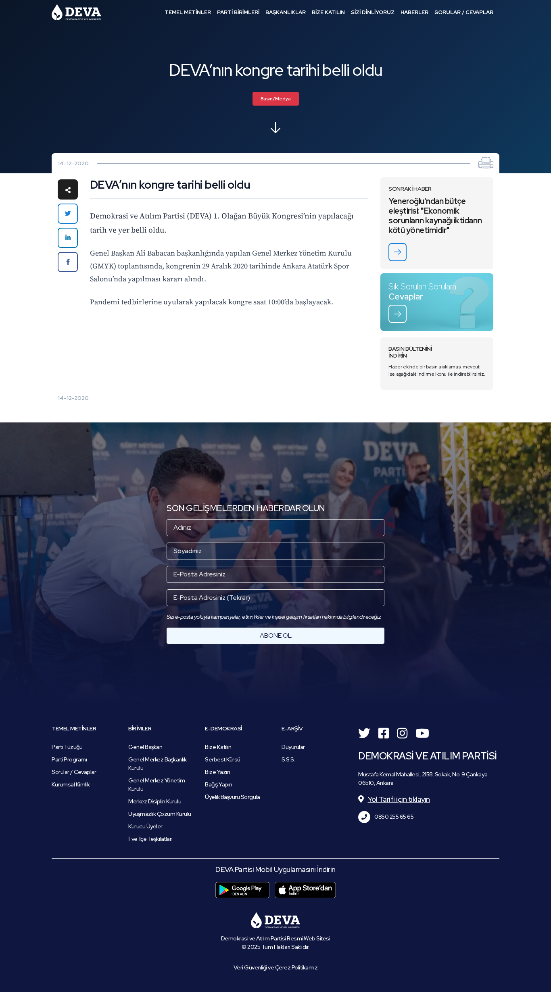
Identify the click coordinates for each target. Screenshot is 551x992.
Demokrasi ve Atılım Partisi (76, 12)
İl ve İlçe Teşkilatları (150, 838)
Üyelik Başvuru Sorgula (232, 797)
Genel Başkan (145, 747)
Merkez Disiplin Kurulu (154, 801)
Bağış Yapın (218, 784)
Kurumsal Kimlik (71, 784)
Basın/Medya (276, 99)
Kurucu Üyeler (145, 826)
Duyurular (293, 747)
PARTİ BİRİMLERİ (238, 12)
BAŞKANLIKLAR (285, 12)
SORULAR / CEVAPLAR (463, 12)
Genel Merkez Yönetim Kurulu (156, 784)
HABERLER (414, 12)
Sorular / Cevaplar (74, 772)
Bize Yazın (217, 772)
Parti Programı (69, 759)
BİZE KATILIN (328, 12)
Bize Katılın (218, 747)
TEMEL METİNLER (188, 12)
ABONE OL (276, 635)
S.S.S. (288, 759)
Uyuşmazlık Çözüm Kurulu (159, 813)
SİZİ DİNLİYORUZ (372, 12)
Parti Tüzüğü (67, 747)
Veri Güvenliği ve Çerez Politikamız (276, 967)
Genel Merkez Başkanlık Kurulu (157, 764)
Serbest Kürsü (222, 759)
